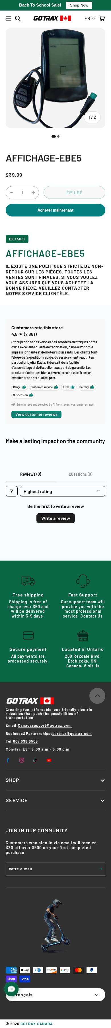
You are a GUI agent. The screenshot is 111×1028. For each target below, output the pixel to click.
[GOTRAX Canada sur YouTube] (49, 760)
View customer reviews (36, 414)
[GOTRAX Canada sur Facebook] (8, 760)
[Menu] (9, 18)
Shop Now (79, 5)
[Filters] (12, 491)
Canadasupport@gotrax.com (45, 725)
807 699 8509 (25, 741)
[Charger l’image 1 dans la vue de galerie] (54, 136)
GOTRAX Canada (36, 1023)
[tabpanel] (55, 270)
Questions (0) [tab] (80, 474)
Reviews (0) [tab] (30, 474)
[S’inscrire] (100, 869)
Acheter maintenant (55, 210)
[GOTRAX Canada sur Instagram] (21, 760)
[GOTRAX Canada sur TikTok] (35, 760)
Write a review (55, 518)
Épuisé (74, 192)
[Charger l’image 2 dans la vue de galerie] (58, 136)
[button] (101, 18)
